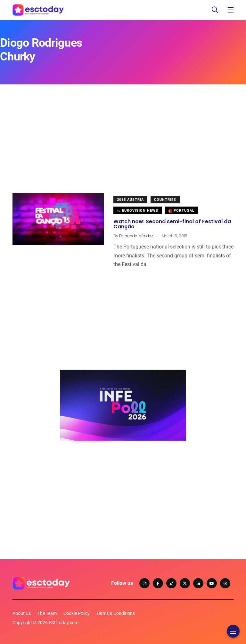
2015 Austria (130, 200)
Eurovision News (139, 210)
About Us (21, 613)
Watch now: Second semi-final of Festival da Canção (172, 224)
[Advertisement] (123, 148)
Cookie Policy (76, 613)
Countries (165, 200)
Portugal (183, 210)
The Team (47, 613)
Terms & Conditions (115, 613)
